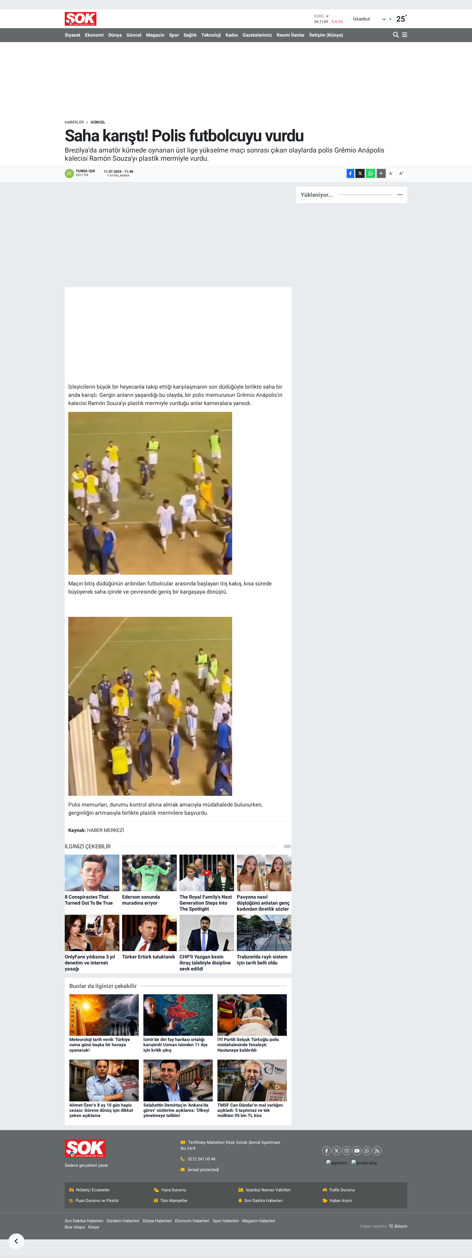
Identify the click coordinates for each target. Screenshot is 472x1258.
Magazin (155, 35)
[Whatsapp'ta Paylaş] (370, 173)
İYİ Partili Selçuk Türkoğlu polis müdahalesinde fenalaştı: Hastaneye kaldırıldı (248, 1044)
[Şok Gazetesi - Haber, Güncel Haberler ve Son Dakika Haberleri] (80, 18)
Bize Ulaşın (75, 1227)
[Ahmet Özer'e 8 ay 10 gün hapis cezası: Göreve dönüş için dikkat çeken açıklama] (104, 1080)
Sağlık (190, 35)
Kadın (232, 35)
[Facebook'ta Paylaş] (350, 173)
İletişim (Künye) (326, 35)
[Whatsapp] (366, 1150)
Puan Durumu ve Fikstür (97, 1200)
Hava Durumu (173, 1189)
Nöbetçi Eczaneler (93, 1189)
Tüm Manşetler (174, 1200)
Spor (174, 35)
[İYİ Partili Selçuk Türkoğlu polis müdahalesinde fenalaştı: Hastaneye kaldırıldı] (252, 1014)
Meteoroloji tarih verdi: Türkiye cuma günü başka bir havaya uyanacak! (99, 1044)
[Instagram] (346, 1150)
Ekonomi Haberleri (192, 1220)
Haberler (74, 122)
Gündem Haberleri (123, 1220)
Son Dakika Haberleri (263, 1200)
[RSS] (377, 1150)
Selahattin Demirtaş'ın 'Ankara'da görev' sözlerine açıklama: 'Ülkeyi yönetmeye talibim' (176, 1110)
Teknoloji (211, 35)
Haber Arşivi (341, 1200)
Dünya (115, 35)
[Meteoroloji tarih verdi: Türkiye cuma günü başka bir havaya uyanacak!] (104, 1014)
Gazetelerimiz (257, 35)
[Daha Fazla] (381, 173)
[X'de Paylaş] (360, 173)
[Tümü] (400, 194)
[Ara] (396, 35)
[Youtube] (356, 1150)
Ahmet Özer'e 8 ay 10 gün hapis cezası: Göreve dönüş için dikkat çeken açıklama (101, 1110)
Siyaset (72, 35)
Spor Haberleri (226, 1220)
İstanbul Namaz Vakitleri (268, 1189)
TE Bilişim (398, 1226)
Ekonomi (94, 35)
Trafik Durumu (342, 1189)
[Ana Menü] (404, 35)
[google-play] (364, 1163)
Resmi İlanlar (291, 35)
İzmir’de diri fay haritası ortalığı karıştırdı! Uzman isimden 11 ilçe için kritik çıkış (175, 1044)
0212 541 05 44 (201, 1159)
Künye (93, 1227)
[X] (336, 1150)
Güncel (133, 35)
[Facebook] (326, 1150)
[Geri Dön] (16, 1241)
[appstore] (336, 1163)
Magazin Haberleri (258, 1220)
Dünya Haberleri (157, 1220)
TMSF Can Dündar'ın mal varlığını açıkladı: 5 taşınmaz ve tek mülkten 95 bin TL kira (250, 1110)
